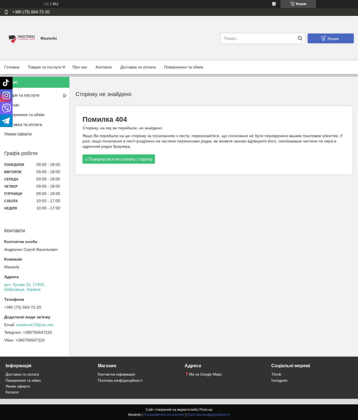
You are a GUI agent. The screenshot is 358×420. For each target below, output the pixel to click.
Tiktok (276, 374)
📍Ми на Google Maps (203, 374)
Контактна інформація (116, 374)
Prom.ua (205, 410)
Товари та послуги (44, 67)
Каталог (12, 392)
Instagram (279, 380)
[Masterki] (21, 38)
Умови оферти (18, 134)
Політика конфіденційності (120, 380)
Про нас (79, 67)
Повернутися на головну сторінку (121, 159)
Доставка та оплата (138, 67)
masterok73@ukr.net (34, 325)
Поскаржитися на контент (164, 415)
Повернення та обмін (183, 67)
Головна (11, 67)
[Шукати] (300, 38)
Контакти (104, 67)
